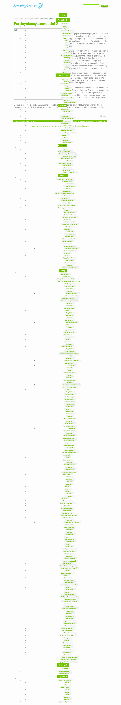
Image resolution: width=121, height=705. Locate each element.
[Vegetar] (63, 177)
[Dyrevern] (62, 678)
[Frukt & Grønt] (63, 77)
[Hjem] (63, 17)
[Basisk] (62, 147)
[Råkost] (62, 107)
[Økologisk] (63, 667)
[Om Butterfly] (63, 22)
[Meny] (63, 273)
